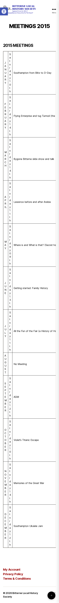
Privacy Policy (13, 574)
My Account (11, 569)
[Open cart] (51, 595)
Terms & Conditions (17, 578)
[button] (4, 11)
